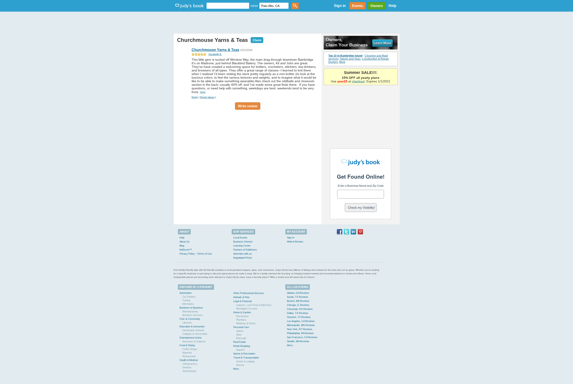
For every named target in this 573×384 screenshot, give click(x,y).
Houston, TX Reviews (299, 317)
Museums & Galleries (194, 341)
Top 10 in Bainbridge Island (345, 55)
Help (392, 6)
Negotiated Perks (242, 257)
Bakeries (187, 352)
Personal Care (241, 327)
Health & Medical (189, 360)
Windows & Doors (246, 323)
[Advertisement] (286, 22)
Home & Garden (242, 312)
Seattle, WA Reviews (298, 341)
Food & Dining (187, 345)
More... (237, 368)
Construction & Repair (375, 58)
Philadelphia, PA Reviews (300, 333)
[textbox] (228, 6)
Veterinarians (189, 371)
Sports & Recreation (244, 353)
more (202, 92)
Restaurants (189, 356)
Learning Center (242, 245)
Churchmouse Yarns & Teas (212, 40)
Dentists (186, 367)
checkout (358, 81)
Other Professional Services (248, 293)
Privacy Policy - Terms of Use (196, 253)
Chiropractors (189, 364)
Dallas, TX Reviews (297, 313)
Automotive (186, 293)
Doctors (333, 62)
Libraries (187, 322)
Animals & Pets (241, 297)
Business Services (192, 315)
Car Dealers (189, 296)
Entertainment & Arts (191, 337)
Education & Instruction (192, 326)
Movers (240, 365)
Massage (241, 338)
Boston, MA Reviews (298, 301)
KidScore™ (186, 249)
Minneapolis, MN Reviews (301, 325)
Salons (240, 331)
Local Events (240, 237)
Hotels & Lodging (245, 361)
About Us (185, 241)
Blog (182, 245)
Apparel (240, 349)
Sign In (290, 237)
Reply (195, 97)
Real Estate (239, 342)
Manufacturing (190, 311)
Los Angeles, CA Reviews (301, 321)
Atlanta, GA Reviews (298, 293)
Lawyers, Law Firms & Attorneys (254, 305)
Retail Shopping (241, 346)
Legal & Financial (242, 301)
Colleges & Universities (194, 334)
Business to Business (191, 307)
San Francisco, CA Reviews (302, 337)
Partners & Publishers (245, 249)
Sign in (340, 6)
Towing (186, 300)
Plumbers (241, 319)
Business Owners (243, 241)
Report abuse (207, 97)
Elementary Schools (193, 330)
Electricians (242, 316)
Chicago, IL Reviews (298, 305)
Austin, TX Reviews (297, 297)
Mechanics (188, 303)
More (342, 62)
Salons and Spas (350, 58)
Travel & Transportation (246, 357)
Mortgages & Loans (246, 308)
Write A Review (295, 241)
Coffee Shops (189, 349)
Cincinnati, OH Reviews (300, 309)
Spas (239, 334)
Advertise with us (242, 253)
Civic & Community (190, 318)
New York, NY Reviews (299, 329)
